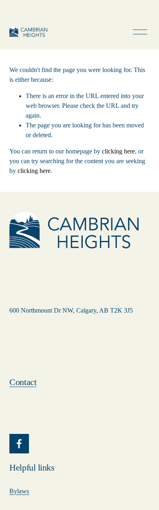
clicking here (118, 151)
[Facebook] (19, 443)
